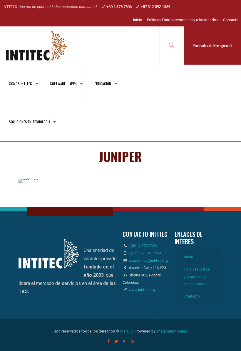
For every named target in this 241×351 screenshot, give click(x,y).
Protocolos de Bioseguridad (212, 45)
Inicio (137, 20)
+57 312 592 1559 (155, 6)
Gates (182, 331)
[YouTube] (124, 341)
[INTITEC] (36, 45)
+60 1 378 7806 (119, 6)
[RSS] (132, 341)
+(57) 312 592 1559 (145, 253)
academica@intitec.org (148, 260)
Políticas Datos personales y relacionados (182, 20)
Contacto (231, 20)
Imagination (166, 331)
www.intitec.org (141, 290)
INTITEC (126, 331)
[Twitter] (116, 341)
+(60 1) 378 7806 (142, 245)
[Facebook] (109, 341)
